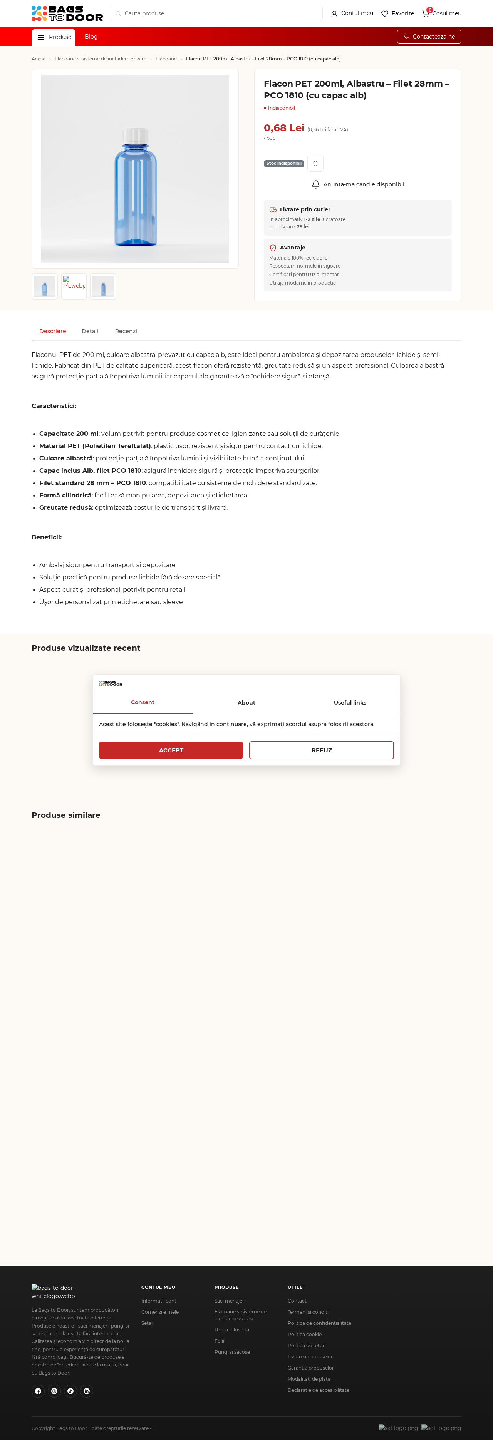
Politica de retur (306, 1345)
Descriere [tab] (52, 331)
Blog (91, 36)
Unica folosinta (232, 1330)
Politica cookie (305, 1334)
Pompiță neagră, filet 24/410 (415, 918)
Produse (60, 36)
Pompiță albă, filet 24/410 (332, 914)
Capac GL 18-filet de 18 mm (67, 918)
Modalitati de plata (309, 1379)
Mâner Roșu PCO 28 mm (70, 1193)
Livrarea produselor (310, 1357)
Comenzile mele (160, 1312)
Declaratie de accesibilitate (318, 1390)
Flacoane (166, 59)
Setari (147, 1323)
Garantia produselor (311, 1368)
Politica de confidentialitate (319, 1323)
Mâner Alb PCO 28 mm (155, 1193)
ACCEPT (171, 750)
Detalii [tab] (91, 331)
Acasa (38, 59)
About (246, 702)
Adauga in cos (76, 946)
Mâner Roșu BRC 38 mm (244, 1053)
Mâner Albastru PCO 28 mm (418, 1057)
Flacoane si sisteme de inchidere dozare (100, 59)
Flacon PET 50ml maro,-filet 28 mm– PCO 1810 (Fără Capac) (156, 918)
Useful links (350, 702)
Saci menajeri (230, 1301)
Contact (297, 1301)
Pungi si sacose (232, 1352)
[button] (41, 37)
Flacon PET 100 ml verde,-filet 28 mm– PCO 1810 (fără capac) (246, 918)
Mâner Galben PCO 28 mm (328, 1057)
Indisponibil (72, 779)
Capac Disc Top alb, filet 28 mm (69, 1057)
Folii (219, 1341)
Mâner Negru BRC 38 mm (153, 1057)
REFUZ (322, 750)
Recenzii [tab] (127, 331)
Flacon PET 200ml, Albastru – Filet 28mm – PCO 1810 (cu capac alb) (69, 751)
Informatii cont (158, 1301)
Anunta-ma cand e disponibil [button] (364, 184)
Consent (142, 702)
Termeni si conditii (309, 1312)
